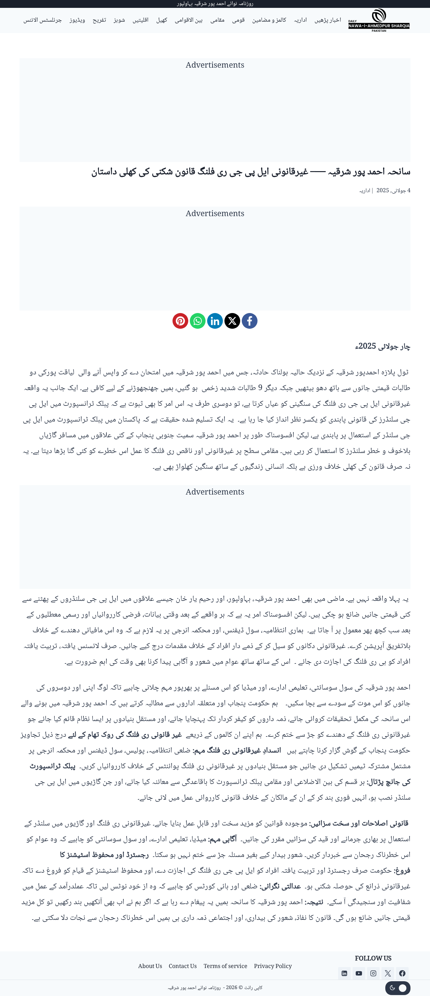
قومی (238, 20)
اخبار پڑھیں (327, 20)
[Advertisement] (215, 118)
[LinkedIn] (215, 321)
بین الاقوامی (189, 20)
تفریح (99, 20)
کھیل (161, 20)
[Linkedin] (344, 973)
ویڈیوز (77, 20)
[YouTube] (359, 973)
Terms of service (225, 966)
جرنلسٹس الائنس (42, 20)
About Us (150, 966)
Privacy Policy (273, 966)
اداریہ (300, 20)
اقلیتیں (141, 20)
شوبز (119, 20)
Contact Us (183, 966)
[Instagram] (373, 973)
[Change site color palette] (397, 988)
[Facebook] (249, 321)
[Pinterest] (180, 321)
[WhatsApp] (198, 321)
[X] (232, 321)
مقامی (217, 20)
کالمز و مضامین (269, 20)
